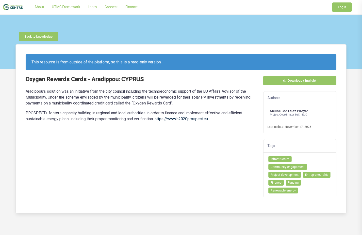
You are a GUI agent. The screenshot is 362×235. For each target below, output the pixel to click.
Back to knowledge (38, 36)
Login (342, 7)
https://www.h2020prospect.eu (181, 119)
